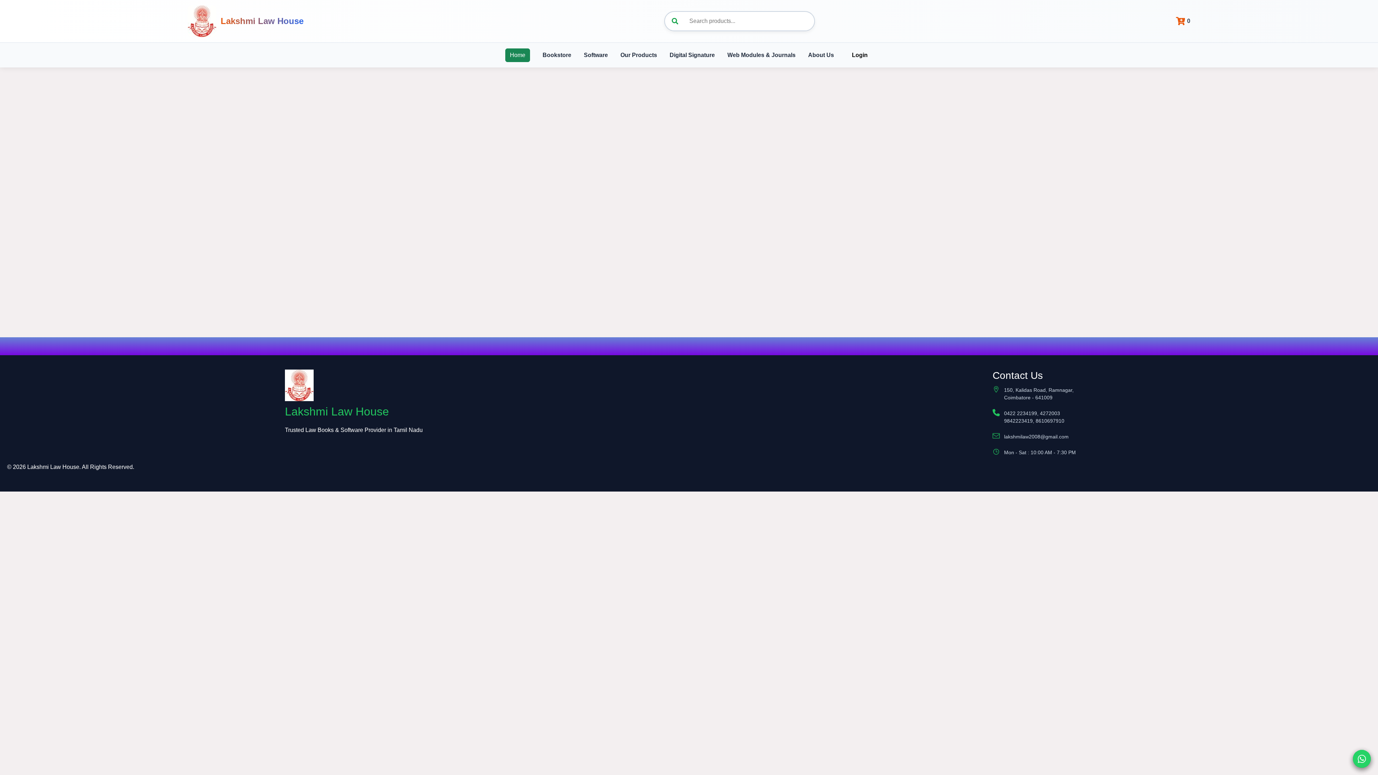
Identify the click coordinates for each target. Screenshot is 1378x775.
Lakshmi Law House (262, 21)
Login (860, 55)
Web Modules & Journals (761, 55)
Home (517, 55)
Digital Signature (692, 55)
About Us (821, 55)
